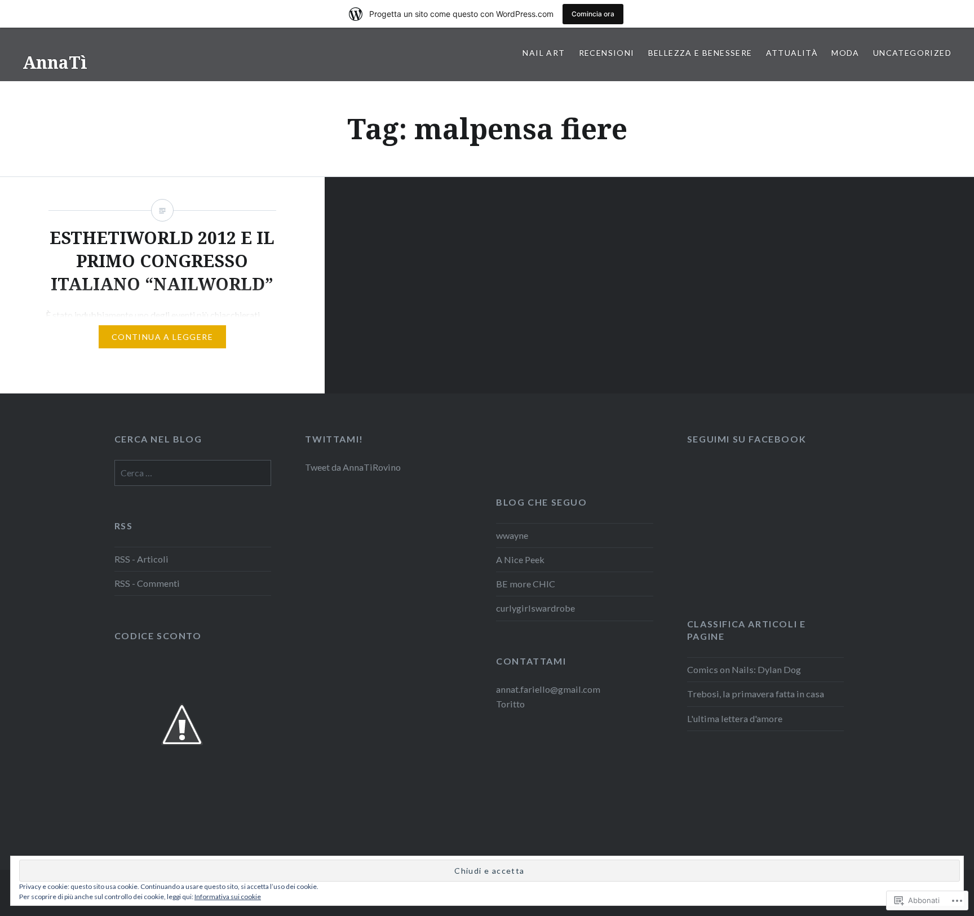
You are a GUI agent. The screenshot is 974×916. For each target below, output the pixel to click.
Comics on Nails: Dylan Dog (744, 669)
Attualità (792, 52)
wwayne (512, 535)
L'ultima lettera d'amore (734, 718)
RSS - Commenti (147, 583)
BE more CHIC (525, 583)
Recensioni (607, 52)
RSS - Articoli (141, 559)
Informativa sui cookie (227, 896)
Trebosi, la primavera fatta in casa (755, 693)
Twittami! (334, 438)
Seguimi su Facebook (746, 438)
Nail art (544, 52)
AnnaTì (55, 62)
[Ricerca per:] (193, 472)
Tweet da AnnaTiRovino (353, 467)
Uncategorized (912, 52)
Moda (845, 52)
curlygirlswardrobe (535, 608)
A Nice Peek (520, 559)
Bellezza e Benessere (700, 52)
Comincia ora (593, 14)
